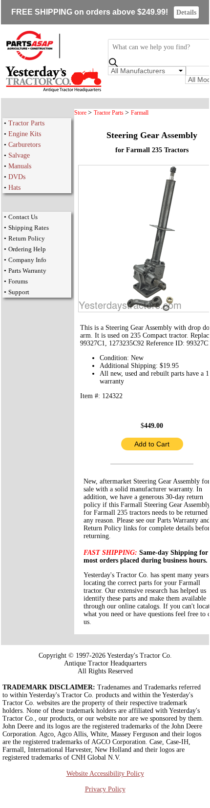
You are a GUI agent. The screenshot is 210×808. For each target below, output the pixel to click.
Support (18, 292)
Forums (18, 281)
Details (186, 12)
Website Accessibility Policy (105, 773)
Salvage (19, 155)
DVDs (16, 177)
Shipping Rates (28, 227)
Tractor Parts (26, 123)
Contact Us (23, 217)
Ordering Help (27, 249)
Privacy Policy (105, 789)
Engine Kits (24, 134)
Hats (14, 187)
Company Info (27, 259)
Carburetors (24, 144)
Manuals (19, 166)
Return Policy (26, 238)
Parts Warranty (27, 270)
